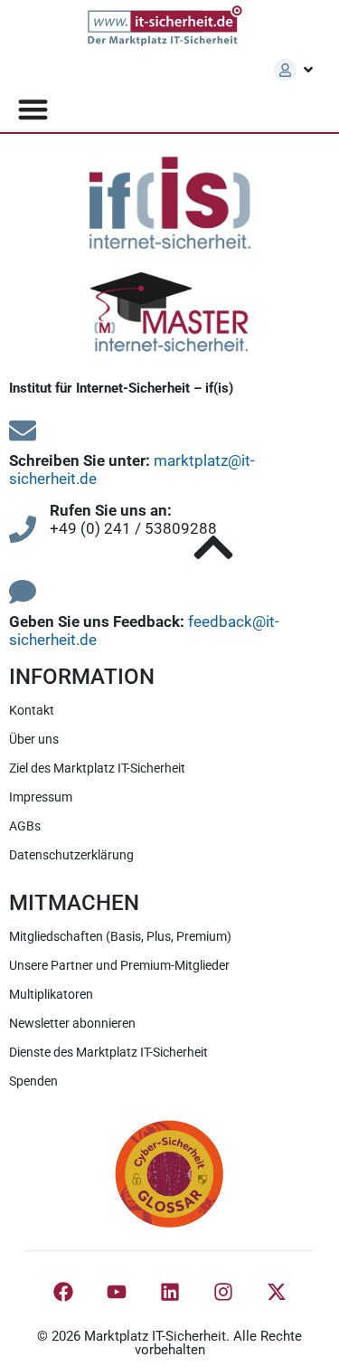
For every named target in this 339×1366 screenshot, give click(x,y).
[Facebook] (63, 1292)
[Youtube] (117, 1292)
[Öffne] (308, 70)
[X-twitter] (277, 1292)
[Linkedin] (170, 1292)
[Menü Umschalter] (33, 109)
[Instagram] (223, 1292)
